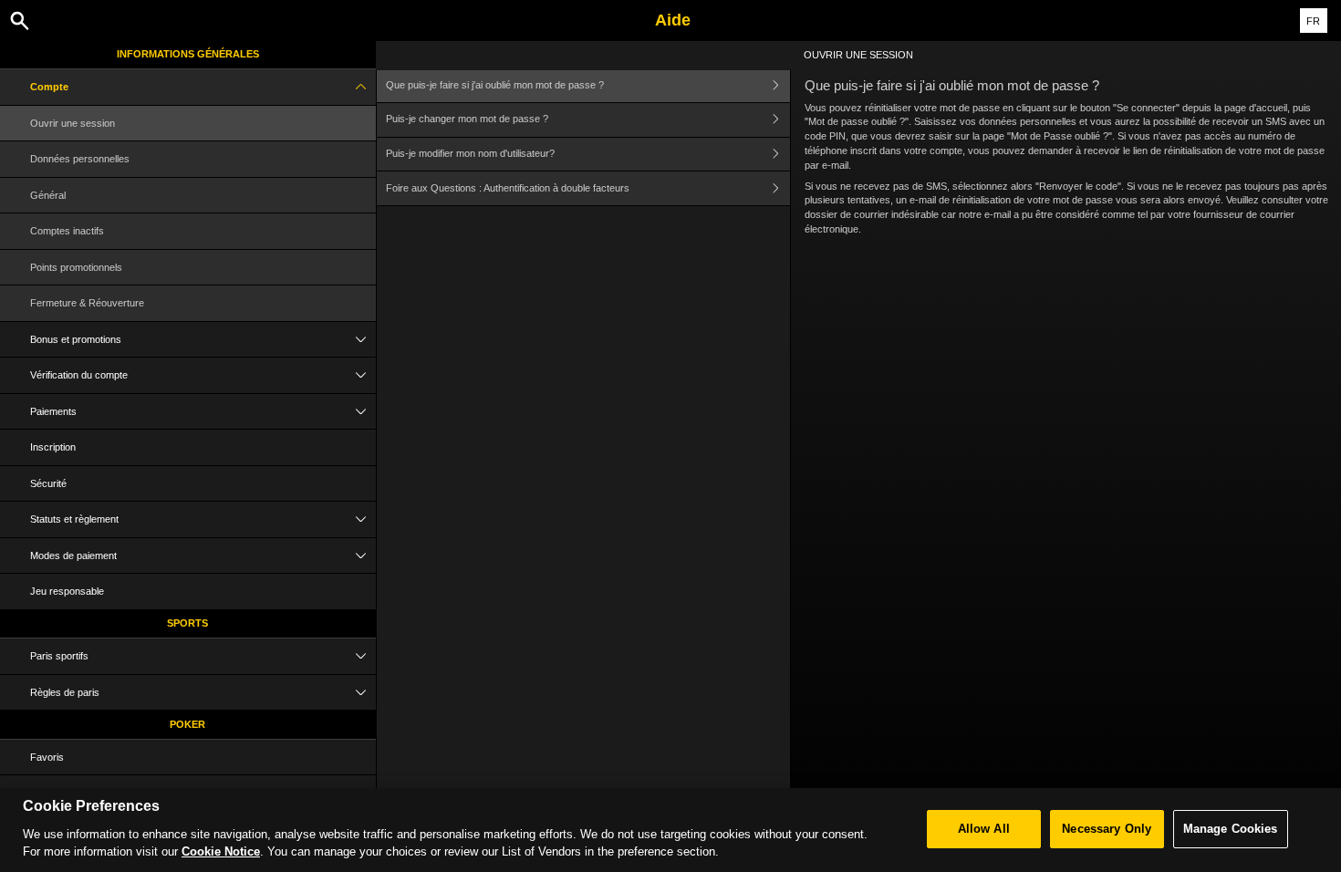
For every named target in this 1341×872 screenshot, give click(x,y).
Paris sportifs (59, 655)
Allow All (984, 829)
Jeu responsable (67, 591)
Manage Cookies (1230, 829)
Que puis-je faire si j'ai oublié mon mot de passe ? (495, 84)
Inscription (53, 446)
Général (48, 195)
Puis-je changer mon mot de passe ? (467, 118)
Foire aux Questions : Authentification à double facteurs (507, 187)
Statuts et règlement (74, 519)
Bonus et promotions (75, 339)
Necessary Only (1106, 829)
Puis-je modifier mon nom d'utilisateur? (470, 153)
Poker (187, 724)
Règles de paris (64, 692)
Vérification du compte (79, 374)
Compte (49, 86)
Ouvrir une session (72, 123)
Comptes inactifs (67, 230)
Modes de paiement (73, 555)
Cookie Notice (221, 851)
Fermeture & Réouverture (87, 302)
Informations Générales (188, 53)
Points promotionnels (76, 267)
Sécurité (48, 483)
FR (1313, 21)
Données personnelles (80, 158)
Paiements (53, 411)
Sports (187, 623)
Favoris (47, 757)
